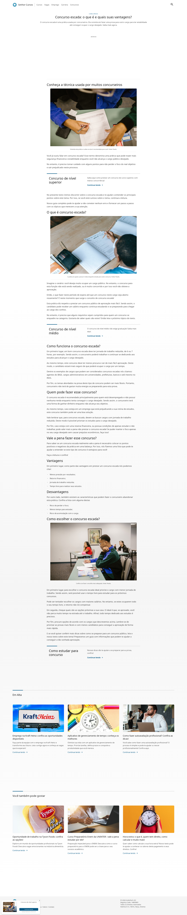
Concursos (74, 5)
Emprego (55, 5)
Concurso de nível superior (62, 180)
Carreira (64, 5)
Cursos (39, 5)
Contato (51, 907)
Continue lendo (94, 185)
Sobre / (45, 907)
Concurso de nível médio (62, 331)
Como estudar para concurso (63, 653)
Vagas (46, 5)
